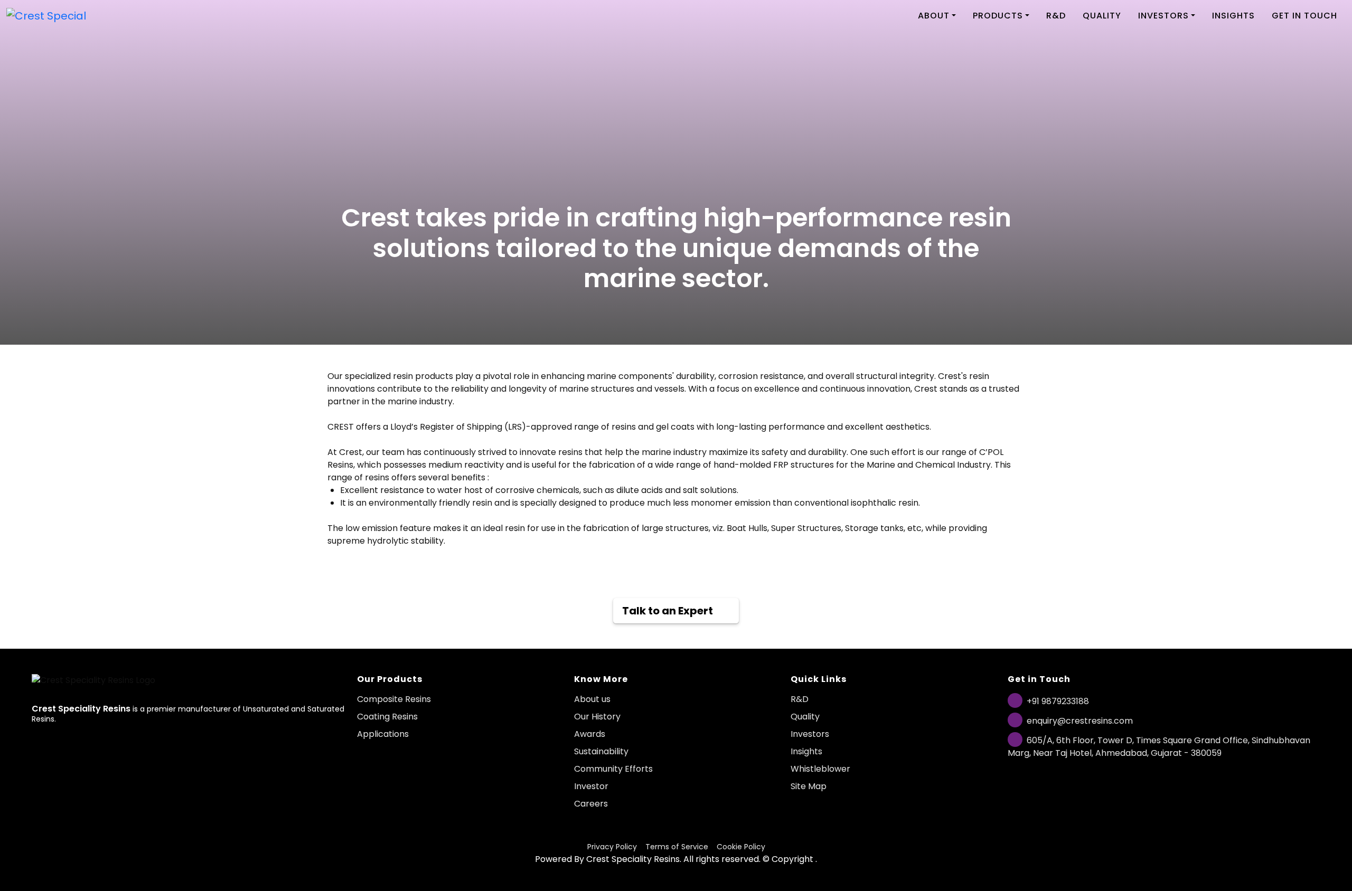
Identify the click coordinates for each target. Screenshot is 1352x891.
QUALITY (1102, 16)
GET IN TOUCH (1304, 16)
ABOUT (934, 16)
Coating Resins (387, 716)
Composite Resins (394, 699)
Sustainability (601, 751)
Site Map (809, 786)
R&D (1056, 16)
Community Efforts (613, 769)
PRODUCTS (998, 16)
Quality (805, 716)
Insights (806, 751)
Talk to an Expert (667, 610)
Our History (597, 716)
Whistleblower (820, 769)
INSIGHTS (1233, 16)
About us (592, 699)
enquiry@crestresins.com (1080, 721)
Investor (591, 786)
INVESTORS (1163, 16)
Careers (591, 804)
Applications (383, 734)
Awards (589, 734)
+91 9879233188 (1058, 701)
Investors (810, 734)
